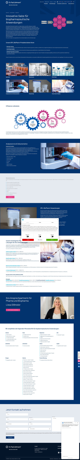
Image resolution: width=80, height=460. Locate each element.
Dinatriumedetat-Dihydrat (28, 373)
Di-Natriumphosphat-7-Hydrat (28, 386)
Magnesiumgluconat (44, 340)
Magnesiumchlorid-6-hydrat (45, 338)
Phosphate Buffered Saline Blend (46, 360)
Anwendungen (52, 3)
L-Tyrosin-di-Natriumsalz (10, 270)
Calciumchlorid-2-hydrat (10, 336)
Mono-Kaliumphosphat (44, 354)
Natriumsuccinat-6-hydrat (28, 391)
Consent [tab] (27, 222)
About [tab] (52, 222)
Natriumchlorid (26, 367)
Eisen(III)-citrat (9, 280)
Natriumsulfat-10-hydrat (27, 394)
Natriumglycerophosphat (27, 377)
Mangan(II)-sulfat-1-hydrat (11, 360)
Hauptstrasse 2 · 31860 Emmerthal (41, 449)
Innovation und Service (62, 3)
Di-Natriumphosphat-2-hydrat (28, 385)
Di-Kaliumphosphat (43, 356)
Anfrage (53, 416)
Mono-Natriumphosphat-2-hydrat (29, 383)
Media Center (47, 1)
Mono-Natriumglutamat (27, 374)
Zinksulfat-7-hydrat (60, 334)
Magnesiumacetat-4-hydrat (45, 334)
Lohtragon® (60, 446)
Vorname (31, 417)
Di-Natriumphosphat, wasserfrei (29, 388)
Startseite (7, 12)
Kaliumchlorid (42, 351)
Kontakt (55, 1)
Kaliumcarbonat (43, 350)
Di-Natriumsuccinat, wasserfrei (29, 392)
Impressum (52, 458)
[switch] (27, 236)
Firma (7, 412)
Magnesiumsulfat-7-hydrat (45, 341)
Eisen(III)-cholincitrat (50, 280)
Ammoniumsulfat (26, 345)
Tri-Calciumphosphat (10, 337)
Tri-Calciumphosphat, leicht (11, 339)
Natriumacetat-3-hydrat (27, 362)
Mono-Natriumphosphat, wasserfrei (29, 389)
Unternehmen (71, 3)
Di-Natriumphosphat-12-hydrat (28, 382)
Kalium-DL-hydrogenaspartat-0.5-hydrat (47, 348)
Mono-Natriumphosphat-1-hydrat (29, 380)
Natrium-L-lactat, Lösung (27, 379)
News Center (42, 1)
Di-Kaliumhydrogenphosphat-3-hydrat (47, 353)
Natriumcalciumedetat (10, 340)
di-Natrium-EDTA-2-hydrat (11, 251)
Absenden (10, 437)
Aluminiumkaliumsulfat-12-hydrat (12, 345)
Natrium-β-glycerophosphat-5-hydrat (13, 265)
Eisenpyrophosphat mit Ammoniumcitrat (30, 337)
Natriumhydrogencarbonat (28, 365)
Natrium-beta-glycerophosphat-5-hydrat (30, 376)
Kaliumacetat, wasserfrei (44, 347)
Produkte (46, 3)
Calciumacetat (8, 334)
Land (30, 427)
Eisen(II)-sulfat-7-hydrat (10, 258)
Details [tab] (40, 222)
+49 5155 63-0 (40, 452)
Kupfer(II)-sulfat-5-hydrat (61, 345)
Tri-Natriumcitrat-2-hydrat (28, 368)
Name (7, 417)
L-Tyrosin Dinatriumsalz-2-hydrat (29, 361)
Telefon (7, 422)
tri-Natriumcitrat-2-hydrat (11, 284)
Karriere (51, 1)
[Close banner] (57, 219)
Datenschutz (56, 458)
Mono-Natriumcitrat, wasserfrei (29, 370)
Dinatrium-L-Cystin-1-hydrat (28, 359)
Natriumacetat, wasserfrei (28, 364)
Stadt (7, 427)
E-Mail (30, 422)
